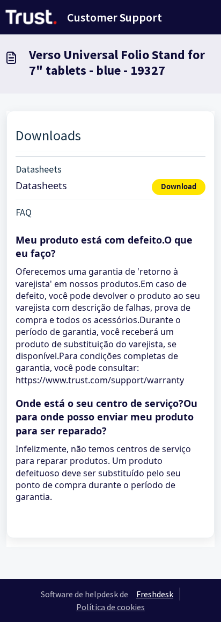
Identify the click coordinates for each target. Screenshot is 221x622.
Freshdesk (154, 594)
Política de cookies (110, 607)
